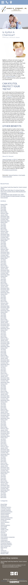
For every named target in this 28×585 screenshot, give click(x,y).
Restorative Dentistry (6, 544)
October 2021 (4, 291)
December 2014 (5, 413)
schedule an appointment (10, 170)
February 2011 (4, 482)
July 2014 (3, 421)
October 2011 (4, 470)
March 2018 (4, 355)
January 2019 (4, 340)
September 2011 (5, 472)
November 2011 (5, 469)
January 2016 (4, 394)
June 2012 (3, 458)
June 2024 (3, 243)
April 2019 (3, 336)
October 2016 (4, 380)
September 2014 (5, 418)
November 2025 (5, 218)
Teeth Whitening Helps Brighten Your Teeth (12, 194)
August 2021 (4, 294)
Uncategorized (5, 552)
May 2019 (3, 334)
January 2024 (4, 250)
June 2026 (3, 207)
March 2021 (4, 301)
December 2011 (5, 467)
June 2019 (3, 333)
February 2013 (4, 446)
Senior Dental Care (5, 546)
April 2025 (3, 228)
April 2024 (3, 246)
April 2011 (3, 479)
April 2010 (3, 497)
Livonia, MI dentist (10, 76)
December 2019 (5, 324)
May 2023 (3, 262)
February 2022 (4, 285)
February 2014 (4, 428)
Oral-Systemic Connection (8, 537)
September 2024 (5, 238)
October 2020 (4, 309)
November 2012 (5, 451)
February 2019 (4, 339)
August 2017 (4, 365)
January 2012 (4, 466)
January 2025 (4, 232)
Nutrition (3, 532)
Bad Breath (4, 505)
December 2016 (5, 377)
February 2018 (4, 357)
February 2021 (4, 303)
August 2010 (4, 491)
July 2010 (3, 493)
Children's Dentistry (6, 507)
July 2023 (3, 259)
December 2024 (5, 234)
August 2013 (4, 437)
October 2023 (4, 255)
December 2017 (5, 360)
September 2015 (5, 400)
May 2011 (3, 478)
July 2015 (3, 403)
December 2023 (5, 252)
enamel (21, 132)
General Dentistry (13, 175)
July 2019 (3, 331)
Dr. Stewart (4, 520)
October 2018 (4, 345)
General (3, 523)
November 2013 (5, 433)
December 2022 (5, 270)
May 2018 (3, 352)
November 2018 (5, 343)
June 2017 (3, 369)
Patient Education (7, 176)
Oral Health (22, 175)
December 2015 (5, 395)
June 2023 (3, 261)
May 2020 (3, 316)
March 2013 (4, 445)
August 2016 (4, 383)
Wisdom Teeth (4, 553)
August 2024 (4, 240)
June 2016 (3, 386)
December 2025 (5, 216)
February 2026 (4, 213)
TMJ (2, 549)
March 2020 (4, 319)
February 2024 (4, 249)
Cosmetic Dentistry (6, 510)
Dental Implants (5, 516)
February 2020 (4, 321)
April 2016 (3, 389)
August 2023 (4, 258)
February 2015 (4, 410)
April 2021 (3, 300)
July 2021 (3, 295)
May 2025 (3, 226)
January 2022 (4, 286)
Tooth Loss (3, 550)
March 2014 (4, 427)
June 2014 (3, 422)
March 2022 (4, 283)
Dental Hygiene (5, 514)
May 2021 (3, 298)
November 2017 (5, 361)
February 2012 (4, 464)
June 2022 (3, 279)
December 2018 (5, 342)
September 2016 (5, 382)
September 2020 (5, 310)
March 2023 (4, 265)
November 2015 (5, 397)
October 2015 (4, 398)
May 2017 (3, 370)
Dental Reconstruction (7, 517)
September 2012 (5, 454)
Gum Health (4, 526)
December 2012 (5, 449)
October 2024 (4, 237)
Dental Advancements (6, 511)
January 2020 (4, 322)
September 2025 (5, 220)
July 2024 (3, 241)
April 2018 (3, 354)
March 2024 (4, 247)
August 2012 (4, 455)
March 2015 (4, 409)
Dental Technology (6, 519)
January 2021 (4, 304)
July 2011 (3, 475)
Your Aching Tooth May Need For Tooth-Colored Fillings (14, 562)
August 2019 (4, 330)
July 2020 (3, 313)
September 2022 (5, 274)
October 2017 (4, 363)
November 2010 (5, 487)
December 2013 (5, 431)
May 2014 (3, 424)
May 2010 (3, 496)
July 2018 (3, 349)
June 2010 (3, 494)
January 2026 (4, 215)
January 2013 (4, 448)
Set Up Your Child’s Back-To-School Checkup (12, 190)
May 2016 (3, 388)
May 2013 (3, 442)
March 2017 (4, 373)
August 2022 (4, 276)
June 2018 (3, 351)
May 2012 (3, 460)
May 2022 (3, 280)
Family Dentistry (5, 522)
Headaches (4, 528)
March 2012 (4, 463)
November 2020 (5, 307)
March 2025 (4, 229)
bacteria (9, 96)
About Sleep (4, 504)
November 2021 (5, 289)
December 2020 (5, 306)
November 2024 (5, 235)
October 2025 (4, 219)
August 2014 (4, 419)
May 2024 (3, 244)
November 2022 (5, 271)
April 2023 (3, 264)
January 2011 (4, 484)
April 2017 (3, 371)
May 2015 (3, 406)
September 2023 (5, 256)
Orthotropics (4, 540)
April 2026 (3, 210)
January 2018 (4, 358)
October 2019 (4, 327)
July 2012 (3, 457)
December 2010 (5, 485)
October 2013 (4, 434)
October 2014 (4, 416)
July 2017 (3, 367)
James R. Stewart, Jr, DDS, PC (10, 159)
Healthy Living (4, 529)
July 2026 (3, 206)
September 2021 (5, 292)
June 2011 (3, 476)
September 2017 (5, 364)
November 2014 (5, 415)
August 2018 (4, 348)
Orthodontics (4, 538)
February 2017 (4, 375)
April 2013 (3, 443)
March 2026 (4, 212)
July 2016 (3, 385)
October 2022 (4, 273)
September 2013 (5, 436)
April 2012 (3, 461)
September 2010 (5, 490)
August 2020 (4, 312)
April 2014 (3, 425)
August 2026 (4, 204)
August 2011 (4, 473)
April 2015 (3, 407)
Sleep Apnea (4, 547)
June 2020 (3, 315)
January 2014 (4, 430)
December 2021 (5, 288)
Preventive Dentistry (6, 543)
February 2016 (4, 392)
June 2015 (3, 404)
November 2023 (5, 253)
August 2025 (4, 222)
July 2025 (3, 224)
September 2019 (5, 328)
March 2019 (4, 337)
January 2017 (4, 376)
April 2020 (3, 318)
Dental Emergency (5, 513)
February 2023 (4, 267)
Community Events (6, 508)
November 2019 (5, 325)
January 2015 (4, 412)
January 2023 (4, 268)
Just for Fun (4, 531)
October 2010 (4, 488)
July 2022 (3, 277)
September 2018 (5, 346)
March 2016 (4, 391)
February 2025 (4, 231)
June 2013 (3, 440)
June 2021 (3, 297)
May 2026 (3, 209)
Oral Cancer (4, 534)
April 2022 (3, 282)
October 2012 (4, 452)
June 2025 (3, 225)
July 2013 (3, 439)
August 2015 (4, 401)
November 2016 (5, 379)
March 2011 (4, 481)
